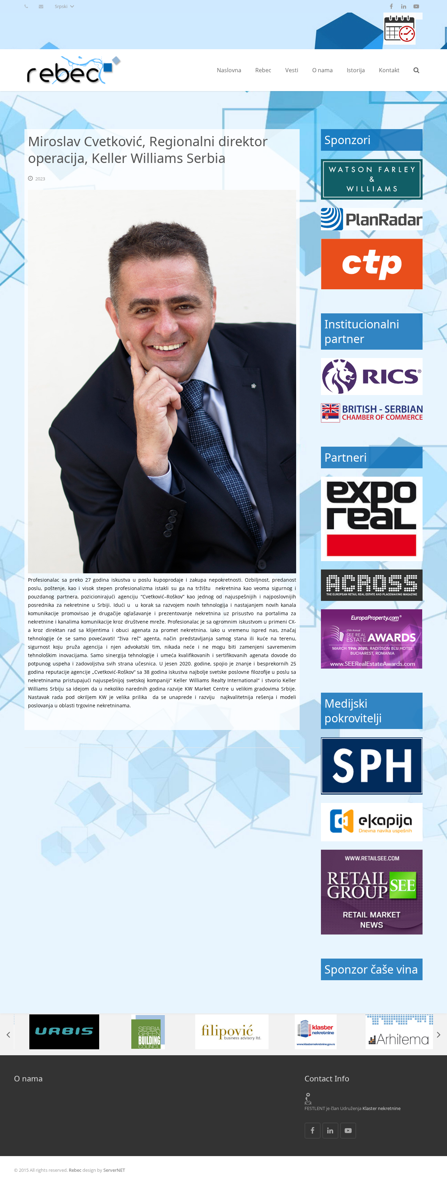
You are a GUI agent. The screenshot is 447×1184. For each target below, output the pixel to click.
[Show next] (438, 1034)
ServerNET (114, 1170)
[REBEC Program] (399, 42)
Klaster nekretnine (381, 1108)
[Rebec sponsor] (372, 179)
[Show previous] (8, 1034)
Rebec (75, 1170)
